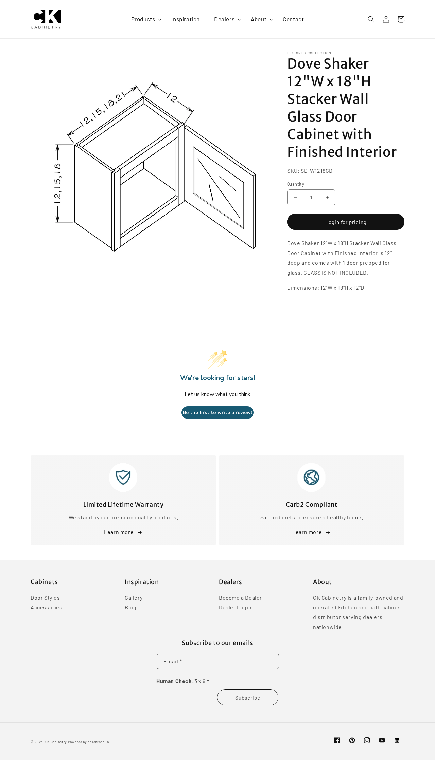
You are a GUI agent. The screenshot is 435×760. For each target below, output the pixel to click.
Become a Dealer (240, 598)
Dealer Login (235, 607)
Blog (130, 607)
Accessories (47, 607)
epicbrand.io (98, 742)
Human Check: (175, 681)
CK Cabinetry (56, 742)
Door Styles (45, 598)
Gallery (133, 598)
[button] (144, 19)
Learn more (119, 532)
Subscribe (247, 697)
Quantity (295, 184)
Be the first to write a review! (217, 412)
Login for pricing (346, 222)
